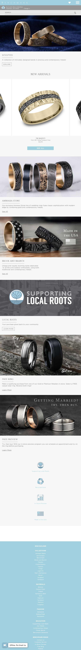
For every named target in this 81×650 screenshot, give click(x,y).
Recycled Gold (40, 487)
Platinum (40, 598)
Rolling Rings (40, 614)
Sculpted (41, 577)
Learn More (8, 329)
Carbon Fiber (40, 589)
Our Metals (40, 626)
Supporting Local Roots (40, 471)
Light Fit (40, 571)
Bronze (40, 587)
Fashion (40, 566)
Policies (40, 648)
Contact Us (40, 640)
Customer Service (41, 642)
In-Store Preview (40, 503)
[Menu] (77, 2)
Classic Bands (40, 630)
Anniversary (40, 555)
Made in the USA (40, 519)
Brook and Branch (40, 560)
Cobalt (40, 591)
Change (26, 8)
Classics (40, 562)
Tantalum (40, 579)
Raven (40, 575)
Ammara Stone (40, 553)
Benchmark (40, 557)
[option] (41, 111)
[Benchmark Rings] (15, 2)
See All (40, 148)
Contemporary (40, 564)
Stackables (40, 616)
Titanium (40, 602)
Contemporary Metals (40, 628)
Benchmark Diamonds (40, 632)
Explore (6, 64)
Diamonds (40, 612)
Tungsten (40, 604)
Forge (40, 568)
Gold (40, 595)
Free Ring (40, 646)
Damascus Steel (40, 593)
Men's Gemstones (40, 573)
